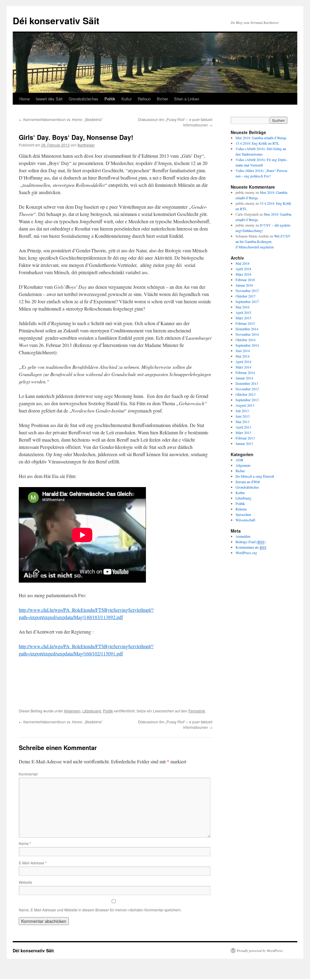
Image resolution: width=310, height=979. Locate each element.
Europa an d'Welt (248, 481)
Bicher (162, 99)
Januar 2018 (244, 285)
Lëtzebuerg (91, 710)
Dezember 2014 (247, 328)
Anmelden (243, 536)
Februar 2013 (245, 438)
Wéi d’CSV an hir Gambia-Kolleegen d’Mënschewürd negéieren (263, 241)
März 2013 (243, 432)
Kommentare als (251, 547)
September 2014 (247, 345)
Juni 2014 (243, 350)
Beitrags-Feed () (250, 541)
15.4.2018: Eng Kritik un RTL (257, 143)
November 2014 (247, 334)
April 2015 (243, 312)
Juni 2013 (243, 416)
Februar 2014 (245, 372)
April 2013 (243, 427)
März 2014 (243, 367)
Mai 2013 (242, 421)
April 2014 (243, 361)
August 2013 (245, 405)
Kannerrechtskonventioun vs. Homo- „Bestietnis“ (61, 119)
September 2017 (247, 301)
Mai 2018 (242, 263)
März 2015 (243, 317)
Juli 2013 (242, 410)
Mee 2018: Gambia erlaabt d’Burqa (261, 137)
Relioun (144, 99)
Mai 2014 (242, 356)
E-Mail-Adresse (33, 862)
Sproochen (243, 514)
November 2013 (247, 388)
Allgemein (72, 710)
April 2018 (243, 268)
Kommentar (28, 773)
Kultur (126, 99)
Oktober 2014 (246, 339)
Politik (109, 99)
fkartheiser (86, 144)
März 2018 (243, 274)
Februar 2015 (245, 323)
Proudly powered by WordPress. (260, 950)
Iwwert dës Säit (49, 99)
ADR (239, 459)
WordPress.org (246, 552)
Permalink (196, 710)
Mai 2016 (242, 306)
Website (25, 882)
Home (24, 99)
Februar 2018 (245, 279)
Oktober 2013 (246, 394)
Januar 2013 (244, 443)
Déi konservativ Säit (56, 20)
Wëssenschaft (245, 519)
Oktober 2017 (246, 296)
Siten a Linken (186, 99)
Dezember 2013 (247, 383)
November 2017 (247, 290)
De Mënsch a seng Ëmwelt (255, 476)
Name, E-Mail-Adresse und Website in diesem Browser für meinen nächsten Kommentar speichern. (100, 909)
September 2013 (247, 399)
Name (25, 843)
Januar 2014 (244, 377)
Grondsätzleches (83, 99)
